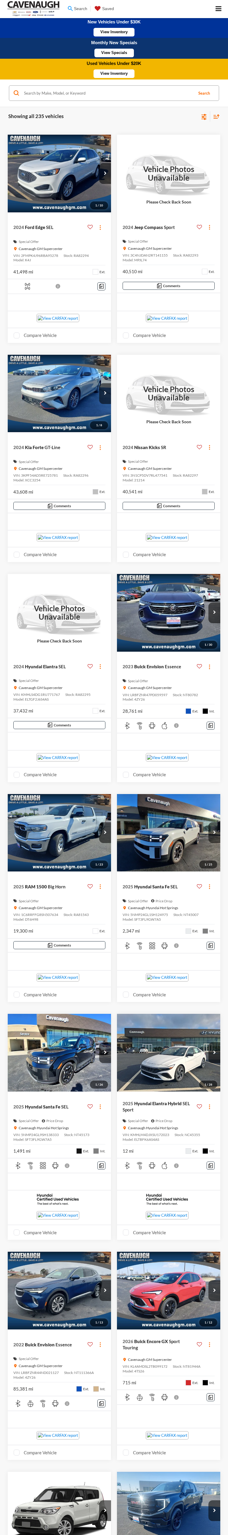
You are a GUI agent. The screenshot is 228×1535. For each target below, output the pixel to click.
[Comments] (101, 286)
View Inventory (114, 32)
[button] (105, 173)
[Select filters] (204, 116)
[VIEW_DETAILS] (168, 173)
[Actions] (100, 227)
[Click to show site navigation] (218, 9)
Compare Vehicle (40, 335)
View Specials (114, 52)
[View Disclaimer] (58, 286)
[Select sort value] (215, 116)
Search (204, 93)
